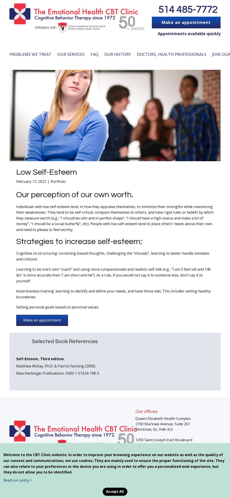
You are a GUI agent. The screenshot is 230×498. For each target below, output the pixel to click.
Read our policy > (17, 480)
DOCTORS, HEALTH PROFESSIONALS (171, 54)
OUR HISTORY (117, 54)
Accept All (115, 491)
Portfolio (58, 181)
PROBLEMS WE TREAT (30, 54)
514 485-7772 (188, 10)
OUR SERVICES (71, 54)
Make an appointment (186, 22)
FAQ (94, 54)
